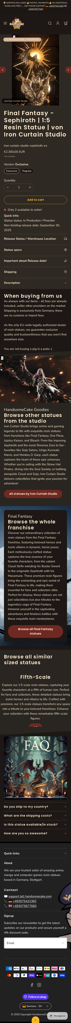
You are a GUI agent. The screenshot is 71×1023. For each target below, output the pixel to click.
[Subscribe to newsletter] (63, 943)
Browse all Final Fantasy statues (35, 631)
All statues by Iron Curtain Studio (33, 494)
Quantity (9, 180)
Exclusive (11, 171)
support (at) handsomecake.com (30, 896)
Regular (27, 171)
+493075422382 (56, 6)
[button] (5, 23)
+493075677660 (35, 9)
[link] (58, 23)
